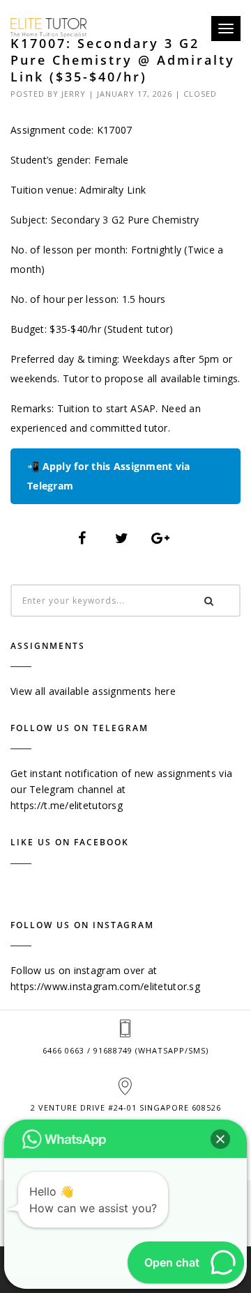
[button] (220, 1139)
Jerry (73, 93)
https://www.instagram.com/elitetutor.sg (105, 986)
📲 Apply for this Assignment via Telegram (108, 476)
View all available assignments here (93, 691)
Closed (200, 93)
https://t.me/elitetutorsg (66, 805)
